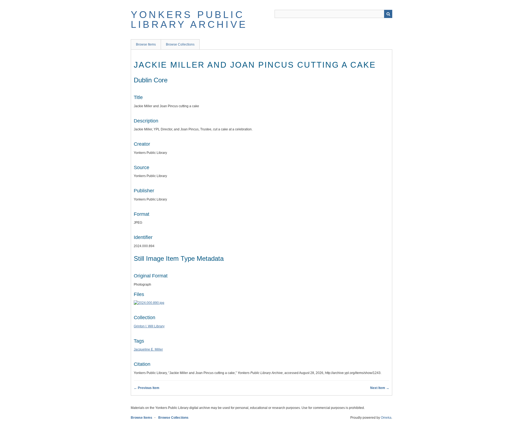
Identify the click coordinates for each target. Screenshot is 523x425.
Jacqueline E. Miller (148, 349)
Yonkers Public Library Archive (189, 19)
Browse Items (146, 44)
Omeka (386, 418)
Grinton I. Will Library (149, 326)
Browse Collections (180, 44)
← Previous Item (146, 388)
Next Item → (379, 388)
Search (388, 14)
